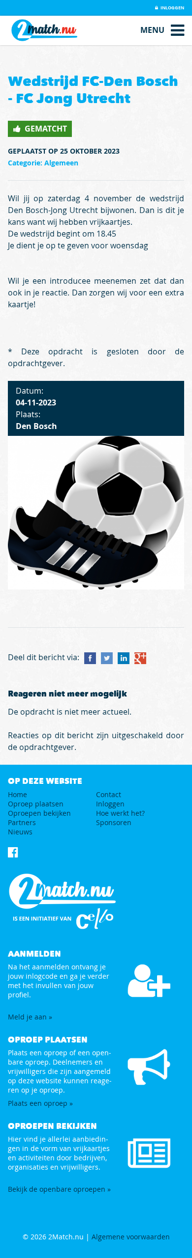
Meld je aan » (30, 1016)
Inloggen (172, 7)
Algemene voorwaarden (131, 1236)
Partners (22, 822)
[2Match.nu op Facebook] (13, 852)
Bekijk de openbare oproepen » (59, 1189)
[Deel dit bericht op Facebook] (90, 658)
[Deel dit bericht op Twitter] (107, 658)
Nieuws (20, 831)
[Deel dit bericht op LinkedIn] (123, 658)
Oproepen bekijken (39, 813)
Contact (108, 794)
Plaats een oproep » (40, 1103)
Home (17, 794)
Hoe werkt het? (120, 813)
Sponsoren (113, 822)
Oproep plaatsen (36, 803)
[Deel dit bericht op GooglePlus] (140, 658)
